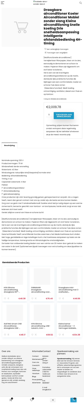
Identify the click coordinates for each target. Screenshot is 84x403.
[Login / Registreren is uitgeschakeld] (52, 400)
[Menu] (2, 3)
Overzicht (36, 365)
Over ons (35, 362)
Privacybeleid (37, 380)
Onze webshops (36, 369)
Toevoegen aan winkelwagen (64, 116)
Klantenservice (37, 359)
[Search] (80, 3)
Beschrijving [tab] (9, 145)
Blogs (34, 376)
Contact (35, 356)
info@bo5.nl (46, 390)
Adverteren (36, 383)
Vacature (35, 373)
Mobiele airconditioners (58, 99)
